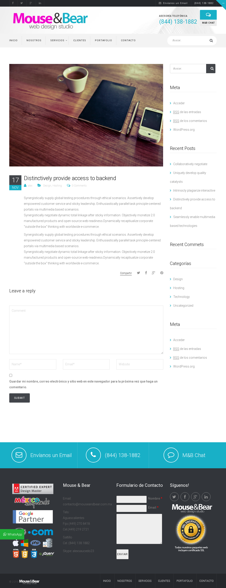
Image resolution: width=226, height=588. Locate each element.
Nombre (155, 498)
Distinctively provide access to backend (70, 178)
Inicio (13, 40)
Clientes (79, 40)
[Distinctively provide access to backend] (86, 115)
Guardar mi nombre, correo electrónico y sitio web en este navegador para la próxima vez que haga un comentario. (83, 384)
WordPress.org (184, 129)
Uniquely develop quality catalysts (188, 177)
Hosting (57, 185)
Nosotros (33, 40)
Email (153, 507)
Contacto (128, 40)
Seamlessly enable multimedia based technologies (192, 221)
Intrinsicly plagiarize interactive (194, 190)
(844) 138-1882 (204, 3)
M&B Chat (194, 455)
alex (30, 185)
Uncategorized (183, 305)
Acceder (179, 103)
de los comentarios (190, 121)
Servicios (57, 40)
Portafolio (103, 40)
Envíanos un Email (175, 3)
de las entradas (187, 112)
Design (47, 185)
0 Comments (79, 185)
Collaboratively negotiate (190, 164)
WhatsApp (15, 534)
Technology (181, 297)
